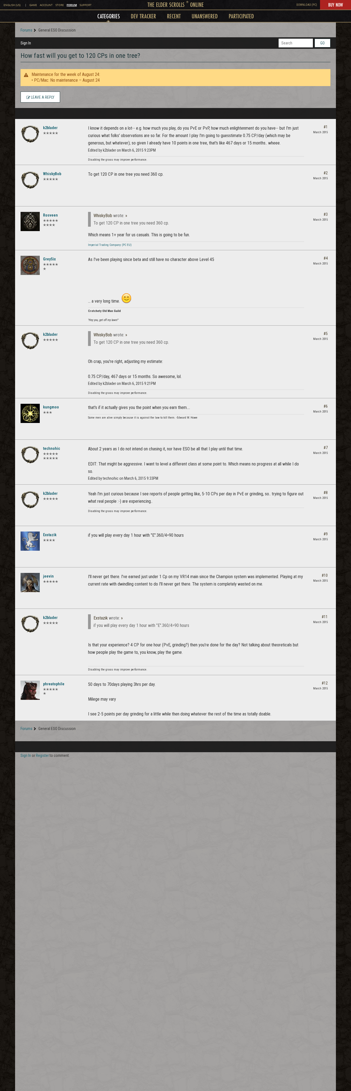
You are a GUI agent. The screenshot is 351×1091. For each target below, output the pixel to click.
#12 (325, 683)
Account (46, 5)
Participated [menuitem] (241, 16)
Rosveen (50, 215)
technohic (51, 448)
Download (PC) (306, 4)
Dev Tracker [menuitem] (143, 16)
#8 (326, 492)
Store (59, 5)
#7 (326, 447)
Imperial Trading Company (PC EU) (110, 245)
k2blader (50, 128)
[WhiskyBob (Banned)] (30, 180)
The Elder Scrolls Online (176, 4)
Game (33, 5)
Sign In (26, 43)
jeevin (48, 576)
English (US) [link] (12, 5)
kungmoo (51, 407)
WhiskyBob (52, 174)
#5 (326, 333)
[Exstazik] (30, 541)
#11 (325, 617)
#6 (326, 406)
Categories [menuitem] (108, 16)
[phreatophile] (30, 690)
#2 (326, 173)
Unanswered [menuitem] (205, 16)
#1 (326, 127)
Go (322, 43)
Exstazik (49, 535)
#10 (325, 575)
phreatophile (53, 684)
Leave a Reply (42, 97)
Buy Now (335, 4)
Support (86, 5)
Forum (72, 5)
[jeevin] (30, 582)
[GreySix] (30, 265)
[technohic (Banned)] (30, 454)
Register (42, 755)
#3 (326, 214)
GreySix (49, 259)
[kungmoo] (30, 413)
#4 (326, 258)
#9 (326, 534)
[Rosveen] (30, 221)
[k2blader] (30, 134)
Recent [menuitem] (174, 16)
